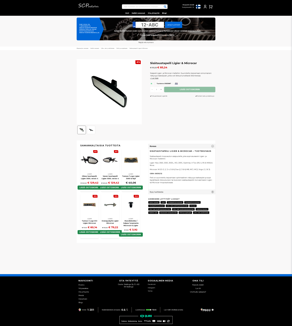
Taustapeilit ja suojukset (175, 202)
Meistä (81, 295)
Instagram (151, 288)
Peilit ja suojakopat (121, 48)
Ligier (163, 202)
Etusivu (81, 285)
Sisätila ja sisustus (202, 209)
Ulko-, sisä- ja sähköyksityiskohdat (177, 206)
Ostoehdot (82, 299)
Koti (127, 13)
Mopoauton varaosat (82, 48)
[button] (165, 6)
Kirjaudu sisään (198, 285)
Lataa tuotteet (173, 25)
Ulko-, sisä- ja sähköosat (107, 48)
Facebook (152, 284)
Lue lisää (154, 78)
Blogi (164, 13)
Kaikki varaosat (138, 13)
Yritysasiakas (83, 288)
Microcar (193, 206)
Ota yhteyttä (153, 13)
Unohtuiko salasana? (198, 292)
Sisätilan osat (153, 212)
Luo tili (198, 288)
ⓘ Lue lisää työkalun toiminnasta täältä (157, 35)
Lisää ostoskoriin (89, 187)
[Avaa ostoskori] (211, 6)
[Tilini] (205, 6)
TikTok (150, 291)
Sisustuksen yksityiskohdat (168, 212)
